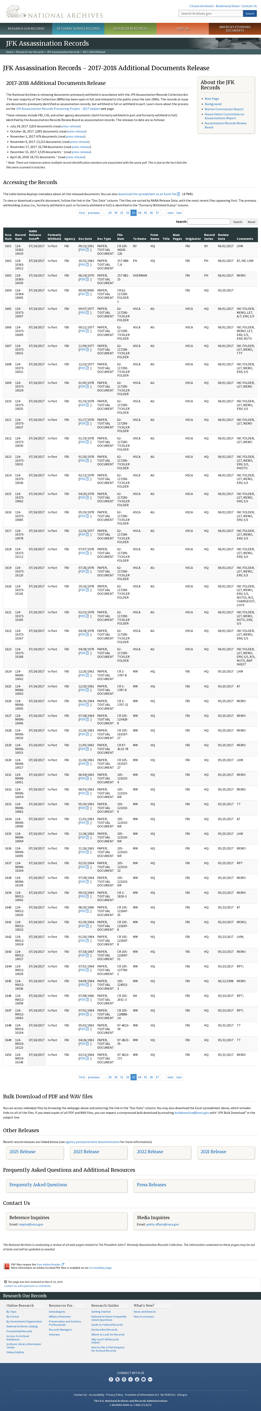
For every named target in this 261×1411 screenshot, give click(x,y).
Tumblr (130, 1379)
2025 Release (22, 1151)
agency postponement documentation (92, 1142)
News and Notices (145, 1311)
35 (145, 213)
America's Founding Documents (235, 28)
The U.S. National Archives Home (54, 11)
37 (157, 213)
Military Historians (60, 1316)
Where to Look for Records (108, 1334)
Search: (181, 221)
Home (9, 52)
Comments (245, 239)
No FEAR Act (168, 1395)
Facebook (110, 1379)
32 (127, 213)
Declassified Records (104, 1329)
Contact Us (249, 6)
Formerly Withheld (54, 236)
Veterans (54, 1334)
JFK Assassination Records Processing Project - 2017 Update (58, 109)
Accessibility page (100, 1268)
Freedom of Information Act (142, 1395)
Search (250, 13)
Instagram (124, 1379)
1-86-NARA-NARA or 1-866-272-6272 (131, 1405)
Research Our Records (26, 29)
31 (121, 213)
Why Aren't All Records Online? (105, 1341)
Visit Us (183, 29)
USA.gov (182, 1395)
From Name (154, 236)
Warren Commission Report (224, 109)
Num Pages (177, 236)
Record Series (209, 236)
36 (151, 213)
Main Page (212, 99)
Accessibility (96, 1395)
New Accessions (144, 1316)
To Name (139, 239)
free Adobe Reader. (49, 1264)
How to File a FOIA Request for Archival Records (107, 1348)
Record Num (20, 236)
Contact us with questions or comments (27, 1286)
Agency (69, 239)
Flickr (150, 1379)
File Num (120, 236)
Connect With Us (130, 1373)
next (170, 213)
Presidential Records (19, 1331)
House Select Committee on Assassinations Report (224, 116)
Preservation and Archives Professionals (65, 1323)
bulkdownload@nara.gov (192, 1113)
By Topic (12, 1311)
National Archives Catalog (22, 1326)
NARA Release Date (35, 235)
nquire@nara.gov (31, 1224)
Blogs (143, 1379)
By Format (13, 1316)
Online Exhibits (15, 1352)
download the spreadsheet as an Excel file (147, 194)
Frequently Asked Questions (38, 1184)
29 (110, 213)
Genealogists (57, 1311)
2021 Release (213, 1151)
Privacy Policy (114, 1395)
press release (70, 126)
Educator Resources (130, 29)
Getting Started (101, 1311)
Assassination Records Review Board (225, 125)
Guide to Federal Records (107, 1324)
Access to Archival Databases (18, 1337)
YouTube (137, 1379)
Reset (251, 222)
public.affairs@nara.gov (162, 1224)
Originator (193, 239)
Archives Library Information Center (24, 1345)
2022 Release (150, 1151)
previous (94, 213)
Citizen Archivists (202, 6)
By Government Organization (24, 1321)
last (179, 213)
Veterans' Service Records (78, 29)
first (82, 213)
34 (139, 213)
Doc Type (104, 239)
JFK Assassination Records (63, 52)
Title (166, 239)
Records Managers (60, 1329)
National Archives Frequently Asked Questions (108, 1318)
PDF (82, 250)
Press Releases (151, 1184)
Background (213, 104)
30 (115, 213)
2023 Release (86, 1151)
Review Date (223, 236)
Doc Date (85, 239)
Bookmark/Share (228, 6)
